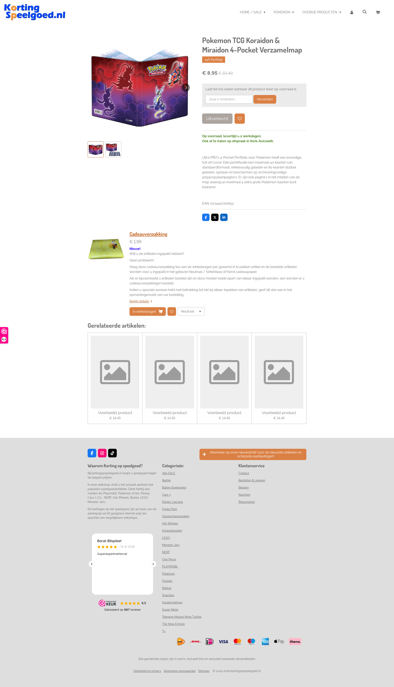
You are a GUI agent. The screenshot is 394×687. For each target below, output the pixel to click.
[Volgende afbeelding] (186, 88)
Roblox (166, 588)
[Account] (352, 12)
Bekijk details (139, 301)
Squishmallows (172, 602)
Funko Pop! (169, 509)
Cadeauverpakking (148, 234)
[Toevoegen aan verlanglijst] (240, 118)
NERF (166, 552)
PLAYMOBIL (170, 566)
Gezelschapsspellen (175, 516)
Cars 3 (166, 494)
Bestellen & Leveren (251, 480)
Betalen (243, 487)
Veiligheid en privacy (147, 671)
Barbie (166, 480)
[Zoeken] (365, 12)
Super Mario (170, 609)
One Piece (169, 559)
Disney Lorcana (172, 502)
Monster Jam (171, 545)
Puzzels (167, 581)
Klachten (244, 494)
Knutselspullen (172, 530)
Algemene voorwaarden (180, 671)
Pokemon (168, 573)
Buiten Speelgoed (174, 487)
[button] (96, 149)
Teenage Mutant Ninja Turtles (182, 616)
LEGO (166, 537)
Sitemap (204, 671)
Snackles (168, 595)
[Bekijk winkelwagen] (378, 12)
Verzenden (265, 99)
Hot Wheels (170, 523)
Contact (243, 473)
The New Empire (173, 624)
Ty (163, 631)
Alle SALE (168, 473)
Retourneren (246, 502)
